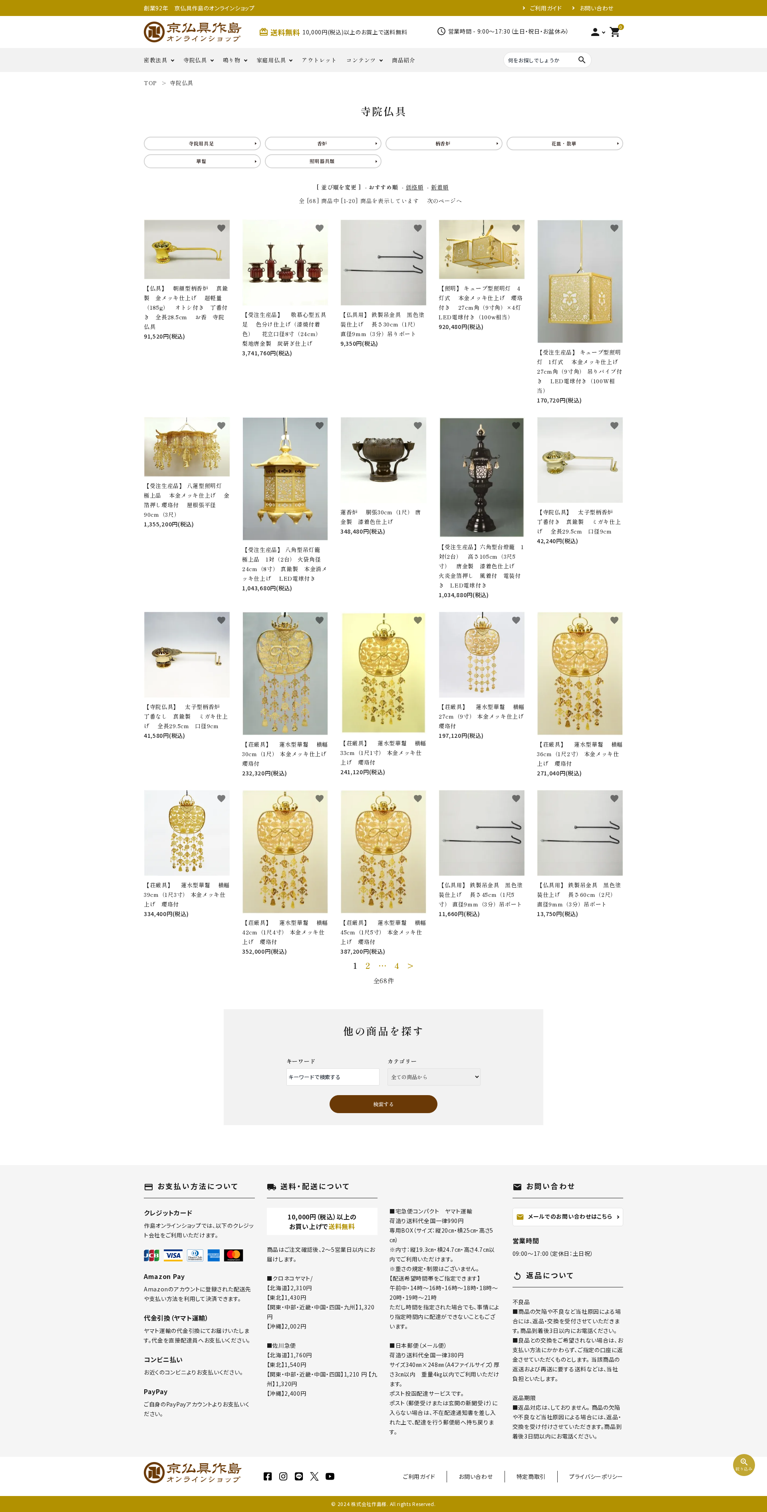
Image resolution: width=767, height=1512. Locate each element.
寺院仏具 (195, 60)
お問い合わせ (597, 8)
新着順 (440, 187)
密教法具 (155, 60)
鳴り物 (231, 60)
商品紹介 (403, 60)
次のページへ (444, 201)
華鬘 (201, 160)
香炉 (322, 143)
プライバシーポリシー (596, 1476)
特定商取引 (531, 1476)
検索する (383, 1104)
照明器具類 (322, 160)
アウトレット (319, 60)
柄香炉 (443, 143)
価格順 (414, 187)
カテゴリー (402, 1061)
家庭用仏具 (271, 60)
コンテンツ (361, 60)
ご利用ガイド (546, 8)
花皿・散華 (564, 143)
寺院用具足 (201, 143)
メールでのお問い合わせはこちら (564, 1216)
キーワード (301, 1061)
